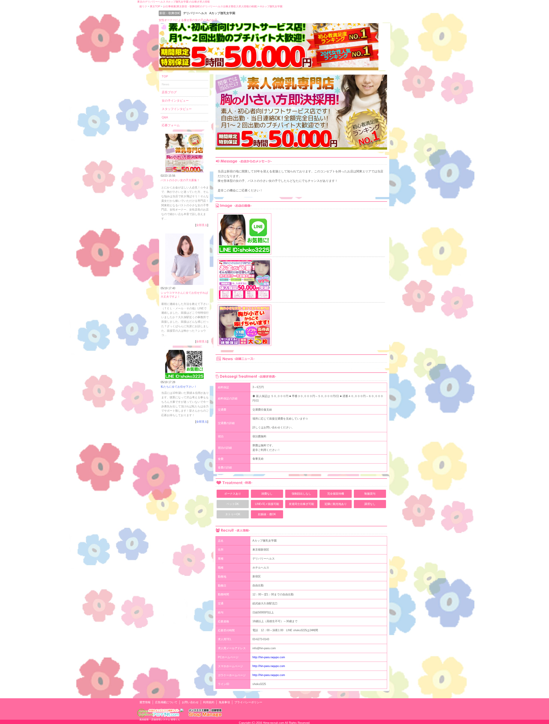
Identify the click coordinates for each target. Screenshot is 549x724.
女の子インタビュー (175, 100)
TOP (165, 76)
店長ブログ (169, 92)
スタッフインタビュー (177, 109)
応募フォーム (171, 125)
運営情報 (145, 702)
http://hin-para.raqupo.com (268, 657)
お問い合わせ (190, 702)
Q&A (165, 117)
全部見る (201, 225)
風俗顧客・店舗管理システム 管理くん (159, 719)
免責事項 (224, 702)
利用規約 (208, 702)
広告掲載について (166, 702)
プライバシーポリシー (248, 702)
